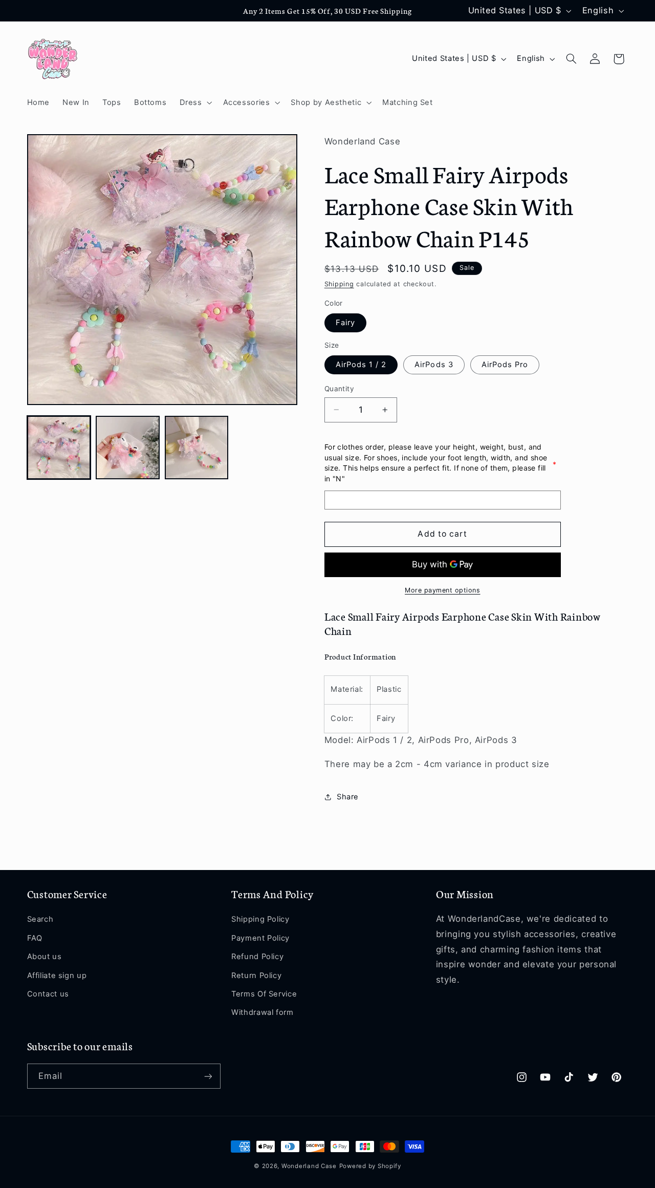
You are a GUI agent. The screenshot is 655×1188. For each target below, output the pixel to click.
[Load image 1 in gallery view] (59, 447)
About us (44, 956)
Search (40, 919)
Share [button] (348, 796)
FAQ (34, 938)
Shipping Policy (260, 919)
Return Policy (256, 975)
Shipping (339, 284)
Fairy (345, 322)
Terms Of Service (264, 994)
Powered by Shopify (370, 1166)
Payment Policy (260, 938)
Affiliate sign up (57, 975)
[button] (194, 102)
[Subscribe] (208, 1076)
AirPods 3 (433, 364)
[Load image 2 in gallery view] (127, 447)
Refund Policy (257, 956)
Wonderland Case (309, 1166)
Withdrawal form (262, 1012)
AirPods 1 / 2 (361, 364)
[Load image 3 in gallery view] (196, 447)
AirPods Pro (505, 364)
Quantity (339, 389)
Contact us (48, 994)
